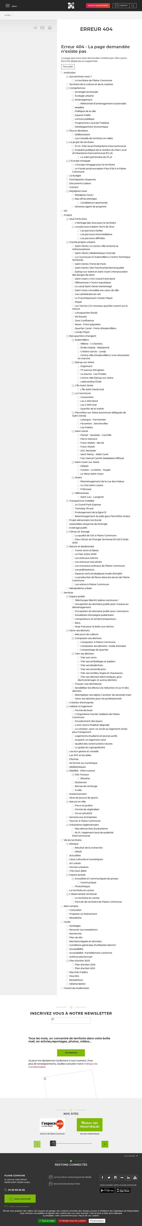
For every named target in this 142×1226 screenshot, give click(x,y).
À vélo (78, 790)
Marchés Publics (78, 972)
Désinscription (77, 984)
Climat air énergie (79, 532)
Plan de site (76, 937)
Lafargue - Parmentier (93, 420)
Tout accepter (48, 1221)
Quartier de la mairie (92, 409)
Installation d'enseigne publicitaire (94, 615)
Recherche (75, 934)
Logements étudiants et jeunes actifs (95, 736)
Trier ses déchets (84, 654)
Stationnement (78, 794)
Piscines (73, 759)
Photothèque (82, 886)
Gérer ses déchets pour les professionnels (98, 699)
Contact (73, 187)
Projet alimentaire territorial (85, 520)
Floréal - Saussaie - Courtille (95, 435)
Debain (84, 466)
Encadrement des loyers (88, 721)
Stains (78, 477)
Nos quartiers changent (82, 336)
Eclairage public (78, 528)
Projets (67, 215)
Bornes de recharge (85, 786)
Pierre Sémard (88, 439)
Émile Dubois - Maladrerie (94, 348)
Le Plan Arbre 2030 (85, 554)
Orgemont (86, 366)
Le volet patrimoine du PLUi (96, 157)
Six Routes (80, 317)
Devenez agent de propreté (90, 207)
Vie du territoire (72, 840)
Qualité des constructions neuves (93, 744)
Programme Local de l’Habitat (91, 123)
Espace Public (82, 115)
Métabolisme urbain (80, 588)
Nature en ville (77, 802)
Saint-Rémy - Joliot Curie (94, 454)
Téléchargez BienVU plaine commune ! (96, 600)
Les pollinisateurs (84, 570)
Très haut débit (78, 871)
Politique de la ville (85, 111)
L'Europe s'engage (79, 161)
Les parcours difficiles (92, 238)
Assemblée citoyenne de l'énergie (88, 524)
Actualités (75, 855)
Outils (66, 922)
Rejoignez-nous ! (84, 195)
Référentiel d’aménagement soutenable (103, 104)
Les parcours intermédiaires (96, 234)
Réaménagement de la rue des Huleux (102, 481)
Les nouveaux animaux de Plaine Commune (99, 566)
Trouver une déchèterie (88, 684)
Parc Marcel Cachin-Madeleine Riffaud (102, 458)
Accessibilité (76, 949)
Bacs (77, 623)
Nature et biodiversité (81, 546)
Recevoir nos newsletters (83, 930)
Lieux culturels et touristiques (86, 859)
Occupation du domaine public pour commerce (101, 611)
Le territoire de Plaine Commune (93, 80)
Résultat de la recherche (88, 848)
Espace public (77, 596)
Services (68, 593)
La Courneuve (82, 393)
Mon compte (70, 906)
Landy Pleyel (81, 332)
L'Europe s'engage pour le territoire (94, 165)
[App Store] (123, 1190)
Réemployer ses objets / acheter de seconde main (102, 695)
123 (65, 211)
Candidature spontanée (94, 203)
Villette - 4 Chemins (91, 344)
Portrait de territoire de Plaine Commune (98, 902)
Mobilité (79, 107)
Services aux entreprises (83, 817)
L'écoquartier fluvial (85, 313)
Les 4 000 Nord (89, 401)
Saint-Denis (81, 431)
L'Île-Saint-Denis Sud (92, 389)
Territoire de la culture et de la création (91, 84)
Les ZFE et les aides (80, 755)
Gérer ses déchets (79, 630)
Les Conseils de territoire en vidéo (93, 138)
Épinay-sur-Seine (84, 362)
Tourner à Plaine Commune (85, 821)
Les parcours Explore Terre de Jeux (94, 227)
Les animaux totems (86, 558)
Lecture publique (84, 119)
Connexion (75, 910)
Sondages (75, 926)
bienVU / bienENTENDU (98, 5)
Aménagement (83, 100)
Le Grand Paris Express (87, 505)
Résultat (85, 778)
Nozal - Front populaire (87, 324)
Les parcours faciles (91, 231)
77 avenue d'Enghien (92, 370)
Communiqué (88, 883)
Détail (78, 852)
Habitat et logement (80, 706)
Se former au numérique (83, 763)
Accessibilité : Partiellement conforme (90, 953)
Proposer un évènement (83, 914)
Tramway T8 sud (83, 508)
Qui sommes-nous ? (80, 77)
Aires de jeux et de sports (83, 798)
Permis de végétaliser (86, 809)
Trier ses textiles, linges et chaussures (101, 673)
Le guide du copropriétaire (89, 747)
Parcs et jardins (83, 805)
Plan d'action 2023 (79, 961)
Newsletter (75, 918)
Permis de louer (83, 710)
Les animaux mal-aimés (88, 562)
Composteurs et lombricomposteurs (95, 619)
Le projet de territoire (81, 142)
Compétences (77, 88)
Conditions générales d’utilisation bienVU (92, 945)
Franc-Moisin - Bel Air (92, 443)
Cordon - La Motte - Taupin (95, 470)
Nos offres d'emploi (85, 199)
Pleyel (78, 302)
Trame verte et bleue (86, 550)
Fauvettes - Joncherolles (94, 424)
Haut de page (130, 1156)
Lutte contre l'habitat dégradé (91, 725)
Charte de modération (76, 988)
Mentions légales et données (85, 941)
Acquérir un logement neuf (90, 740)
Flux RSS (74, 976)
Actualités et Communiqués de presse (96, 879)
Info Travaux (81, 775)
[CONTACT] (117, 6)
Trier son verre (88, 658)
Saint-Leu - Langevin (92, 497)
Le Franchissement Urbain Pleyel (93, 298)
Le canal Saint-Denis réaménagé (93, 286)
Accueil (7, 15)
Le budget (75, 176)
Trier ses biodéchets (91, 665)
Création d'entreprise (81, 702)
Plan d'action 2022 (84, 965)
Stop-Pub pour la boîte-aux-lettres (94, 627)
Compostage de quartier (94, 650)
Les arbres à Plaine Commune (91, 584)
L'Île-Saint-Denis (83, 385)
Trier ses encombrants (93, 669)
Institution (69, 73)
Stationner (80, 782)
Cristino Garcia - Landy (93, 351)
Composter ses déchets (88, 638)
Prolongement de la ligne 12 (90, 512)
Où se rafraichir (83, 813)
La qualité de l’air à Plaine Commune (95, 536)
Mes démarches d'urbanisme (91, 829)
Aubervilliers (81, 340)
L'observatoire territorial (83, 894)
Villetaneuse (81, 493)
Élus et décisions (78, 131)
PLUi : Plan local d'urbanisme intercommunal (100, 146)
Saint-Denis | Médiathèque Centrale (94, 253)
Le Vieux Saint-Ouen (91, 474)
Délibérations (82, 135)
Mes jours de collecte (86, 634)
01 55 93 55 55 (16, 1190)
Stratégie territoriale (86, 92)
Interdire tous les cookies (73, 1221)
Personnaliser (97, 1221)
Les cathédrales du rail (87, 294)
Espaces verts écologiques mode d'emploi (98, 574)
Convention (87, 397)
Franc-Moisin (87, 447)
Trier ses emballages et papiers (97, 661)
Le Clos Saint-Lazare (91, 485)
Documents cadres (80, 183)
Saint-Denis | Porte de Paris (90, 264)
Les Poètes (86, 427)
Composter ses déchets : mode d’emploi (103, 646)
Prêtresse (85, 489)
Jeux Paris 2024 (78, 219)
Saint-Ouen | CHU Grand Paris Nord (94, 279)
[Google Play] (107, 1190)
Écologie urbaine (84, 96)
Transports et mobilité (81, 501)
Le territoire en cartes (81, 890)
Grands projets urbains (82, 242)
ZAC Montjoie (88, 451)
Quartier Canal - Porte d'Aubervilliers (95, 328)
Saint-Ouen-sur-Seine (86, 462)
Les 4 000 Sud (88, 405)
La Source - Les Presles (93, 374)
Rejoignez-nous (78, 191)
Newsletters (76, 980)
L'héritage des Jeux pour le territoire (95, 223)
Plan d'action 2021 (84, 968)
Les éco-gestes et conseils (83, 751)
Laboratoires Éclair (91, 382)
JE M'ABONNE (71, 1053)
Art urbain (75, 863)
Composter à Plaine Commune (98, 642)
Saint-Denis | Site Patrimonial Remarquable (99, 268)
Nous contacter (22, 1199)
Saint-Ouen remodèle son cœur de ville (96, 290)
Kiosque (73, 844)
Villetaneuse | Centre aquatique (92, 282)
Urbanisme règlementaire (84, 825)
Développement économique (91, 127)
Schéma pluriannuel (80, 957)
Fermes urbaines (78, 867)
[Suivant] (105, 1144)
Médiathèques (77, 767)
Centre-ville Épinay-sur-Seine (96, 378)
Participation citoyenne (82, 179)
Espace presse (77, 875)
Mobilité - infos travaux (82, 771)
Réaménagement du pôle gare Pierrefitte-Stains (102, 516)
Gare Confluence (84, 321)
